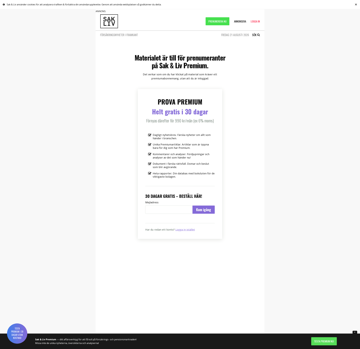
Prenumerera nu (217, 21)
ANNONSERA (240, 21)
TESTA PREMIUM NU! (324, 341)
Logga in (255, 21)
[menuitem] (217, 21)
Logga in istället (185, 229)
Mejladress (151, 202)
